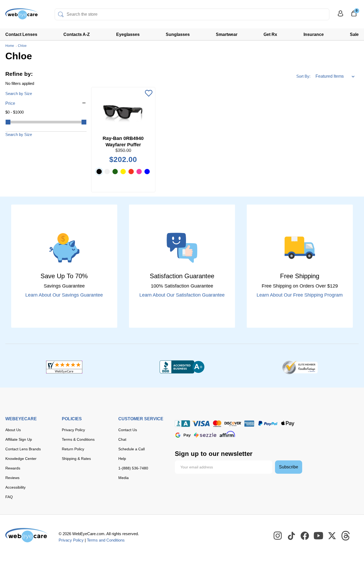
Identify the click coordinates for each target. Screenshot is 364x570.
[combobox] (192, 14)
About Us (13, 430)
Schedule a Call (131, 449)
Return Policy (73, 449)
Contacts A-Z (76, 34)
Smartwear (226, 34)
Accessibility (15, 487)
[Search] (61, 14)
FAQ (9, 497)
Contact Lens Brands (23, 449)
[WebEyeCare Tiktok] (291, 536)
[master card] (217, 423)
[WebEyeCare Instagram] (278, 536)
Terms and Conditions (106, 540)
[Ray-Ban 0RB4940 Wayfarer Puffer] (123, 111)
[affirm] (227, 434)
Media (123, 478)
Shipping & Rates (76, 458)
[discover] (232, 423)
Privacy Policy (73, 430)
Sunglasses (178, 34)
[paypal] (267, 423)
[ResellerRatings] (300, 367)
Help (122, 458)
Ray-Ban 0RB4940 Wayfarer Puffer (123, 141)
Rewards (12, 468)
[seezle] (205, 435)
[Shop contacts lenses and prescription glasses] (21, 15)
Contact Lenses (21, 34)
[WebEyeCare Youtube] (318, 536)
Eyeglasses (128, 34)
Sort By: (303, 76)
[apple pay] (287, 423)
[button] (46, 103)
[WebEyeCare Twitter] (332, 536)
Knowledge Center (21, 458)
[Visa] (201, 423)
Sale (354, 34)
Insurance (314, 34)
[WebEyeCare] (26, 535)
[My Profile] (340, 15)
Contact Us (127, 430)
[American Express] (249, 423)
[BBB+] (182, 367)
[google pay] (183, 435)
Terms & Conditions (78, 439)
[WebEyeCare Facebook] (305, 536)
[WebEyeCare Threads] (346, 536)
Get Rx (270, 34)
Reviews (12, 478)
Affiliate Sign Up (18, 439)
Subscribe (288, 467)
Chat (122, 439)
